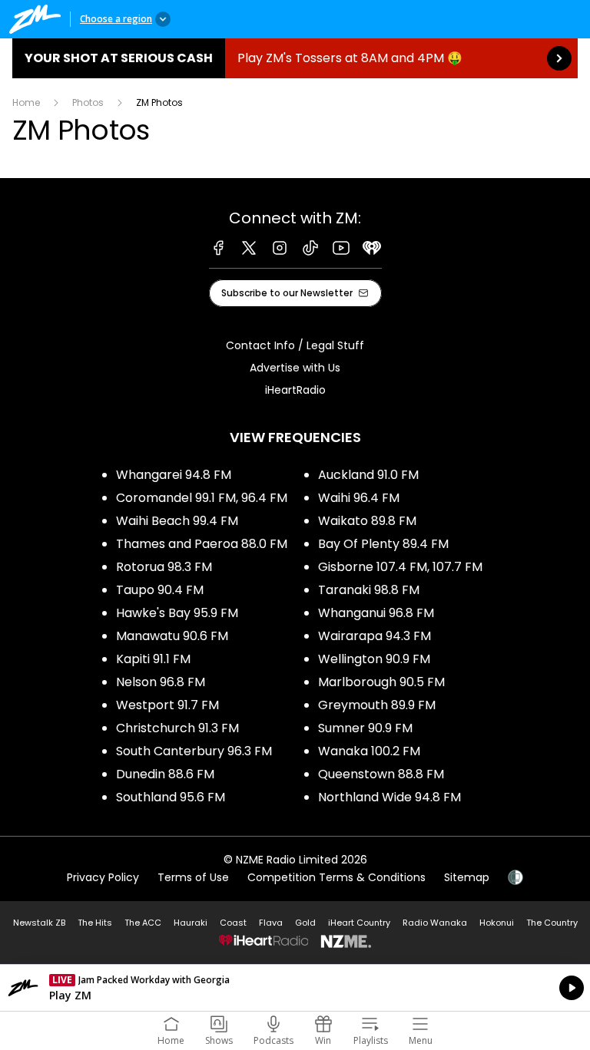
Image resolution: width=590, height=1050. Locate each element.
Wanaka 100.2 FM (369, 751)
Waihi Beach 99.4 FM (177, 521)
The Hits (95, 922)
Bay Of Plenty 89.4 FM (383, 544)
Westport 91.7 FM (167, 705)
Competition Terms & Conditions (336, 877)
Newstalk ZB (39, 922)
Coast (233, 922)
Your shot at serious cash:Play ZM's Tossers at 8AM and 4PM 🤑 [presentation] (295, 58)
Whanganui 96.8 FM (376, 613)
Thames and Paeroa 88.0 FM (201, 544)
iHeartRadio (295, 390)
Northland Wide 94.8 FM (389, 797)
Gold (305, 922)
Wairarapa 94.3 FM (374, 636)
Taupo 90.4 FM (160, 590)
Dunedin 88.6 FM (165, 774)
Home (26, 102)
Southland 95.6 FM (170, 797)
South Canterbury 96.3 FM (194, 751)
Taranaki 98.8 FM (368, 590)
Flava (271, 922)
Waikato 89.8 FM (367, 521)
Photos (88, 102)
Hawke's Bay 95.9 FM (177, 613)
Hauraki (190, 922)
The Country (552, 922)
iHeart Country (359, 922)
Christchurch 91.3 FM (177, 728)
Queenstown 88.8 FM (381, 774)
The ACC (142, 922)
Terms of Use (193, 877)
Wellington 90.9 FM (374, 659)
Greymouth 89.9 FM (377, 705)
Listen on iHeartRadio (295, 988)
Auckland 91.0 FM (368, 475)
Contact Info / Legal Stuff (295, 345)
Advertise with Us (295, 367)
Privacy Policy (103, 877)
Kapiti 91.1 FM (153, 659)
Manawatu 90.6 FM (172, 636)
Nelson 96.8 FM (160, 682)
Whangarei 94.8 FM (173, 475)
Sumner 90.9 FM (365, 728)
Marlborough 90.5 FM (381, 682)
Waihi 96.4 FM (358, 498)
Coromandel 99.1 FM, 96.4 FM (201, 498)
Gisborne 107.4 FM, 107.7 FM (400, 567)
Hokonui (496, 922)
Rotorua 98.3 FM (164, 567)
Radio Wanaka (435, 922)
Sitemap (466, 877)
